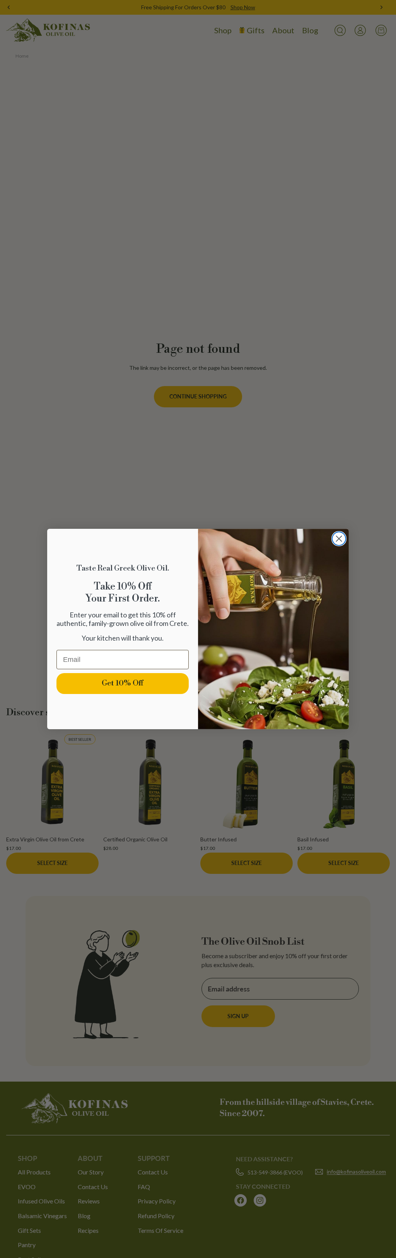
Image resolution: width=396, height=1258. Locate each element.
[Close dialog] (339, 538)
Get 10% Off (122, 683)
